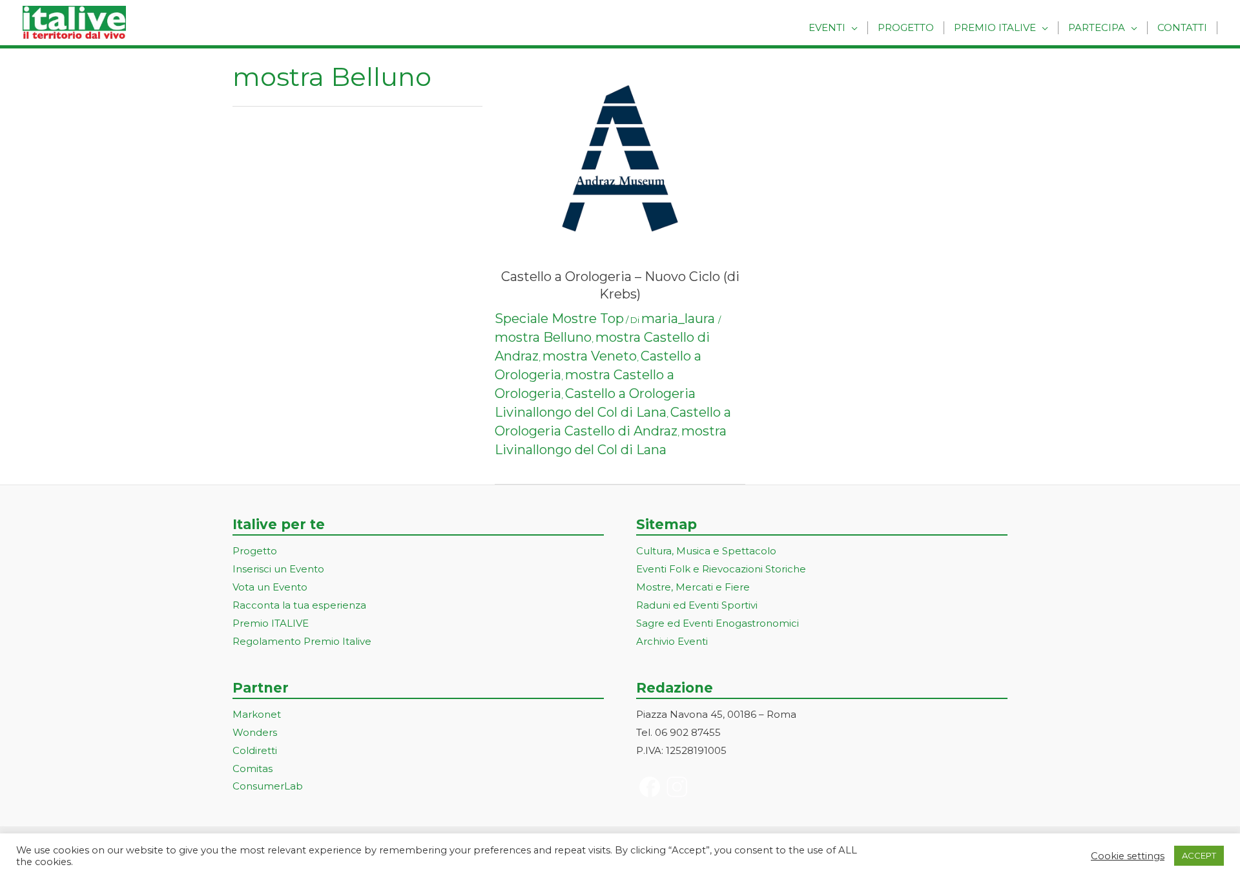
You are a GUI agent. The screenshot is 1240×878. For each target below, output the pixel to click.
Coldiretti (254, 750)
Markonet (256, 714)
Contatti (1182, 27)
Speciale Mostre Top (559, 318)
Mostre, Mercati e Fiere (693, 587)
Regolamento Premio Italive (301, 641)
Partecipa (1096, 27)
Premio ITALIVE (270, 623)
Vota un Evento (269, 587)
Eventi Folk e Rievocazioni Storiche (721, 569)
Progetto (906, 27)
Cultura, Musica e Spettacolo (706, 551)
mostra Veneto (589, 356)
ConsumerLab (267, 786)
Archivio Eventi (672, 641)
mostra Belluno (543, 337)
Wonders (254, 732)
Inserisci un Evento (278, 569)
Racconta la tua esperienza (299, 605)
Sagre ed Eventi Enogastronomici (717, 623)
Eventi (827, 27)
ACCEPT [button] (1199, 855)
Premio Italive (995, 27)
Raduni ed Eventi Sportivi (697, 605)
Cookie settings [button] (1127, 856)
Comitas (252, 768)
